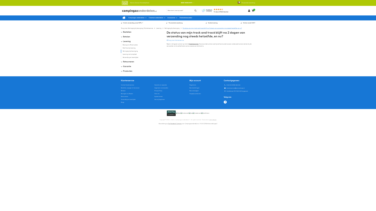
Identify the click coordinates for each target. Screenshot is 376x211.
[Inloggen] (249, 10)
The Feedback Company (175, 124)
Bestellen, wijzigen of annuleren (130, 88)
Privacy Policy (158, 91)
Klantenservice (148, 28)
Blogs (122, 102)
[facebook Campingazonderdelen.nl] (225, 102)
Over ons (156, 94)
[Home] (124, 17)
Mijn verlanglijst (194, 91)
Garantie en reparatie (160, 85)
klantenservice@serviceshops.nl (235, 88)
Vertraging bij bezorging (172, 28)
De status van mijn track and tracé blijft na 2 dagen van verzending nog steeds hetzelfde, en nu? (212, 28)
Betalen (123, 91)
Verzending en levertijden (128, 99)
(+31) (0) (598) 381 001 (233, 85)
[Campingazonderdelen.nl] (125, 3)
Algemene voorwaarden (161, 88)
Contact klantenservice (127, 85)
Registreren (192, 85)
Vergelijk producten (195, 94)
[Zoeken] (195, 10)
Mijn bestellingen (194, 88)
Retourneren (124, 97)
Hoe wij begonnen (159, 99)
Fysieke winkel (158, 97)
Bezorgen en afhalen (127, 94)
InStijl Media (212, 120)
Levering (158, 28)
